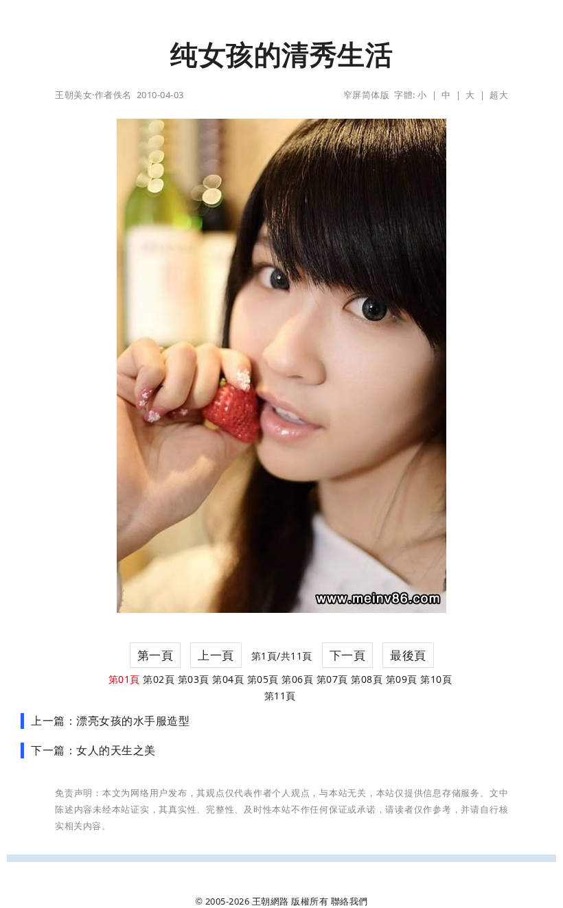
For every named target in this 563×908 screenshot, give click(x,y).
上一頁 (216, 655)
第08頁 (366, 679)
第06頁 (297, 679)
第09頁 (401, 679)
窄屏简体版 (366, 95)
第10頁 (436, 679)
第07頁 (332, 679)
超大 (499, 95)
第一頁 (155, 655)
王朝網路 (270, 901)
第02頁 (158, 679)
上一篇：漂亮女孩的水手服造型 (110, 720)
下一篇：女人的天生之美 (93, 750)
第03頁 (193, 679)
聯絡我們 (349, 901)
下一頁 (348, 655)
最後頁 (408, 655)
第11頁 (280, 695)
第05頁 (263, 679)
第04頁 (228, 679)
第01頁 (124, 679)
